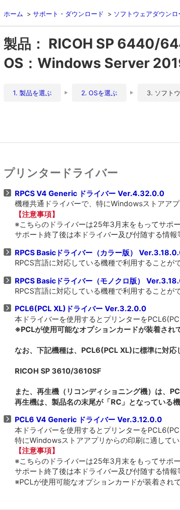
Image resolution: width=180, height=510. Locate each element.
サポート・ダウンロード (68, 14)
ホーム (13, 14)
